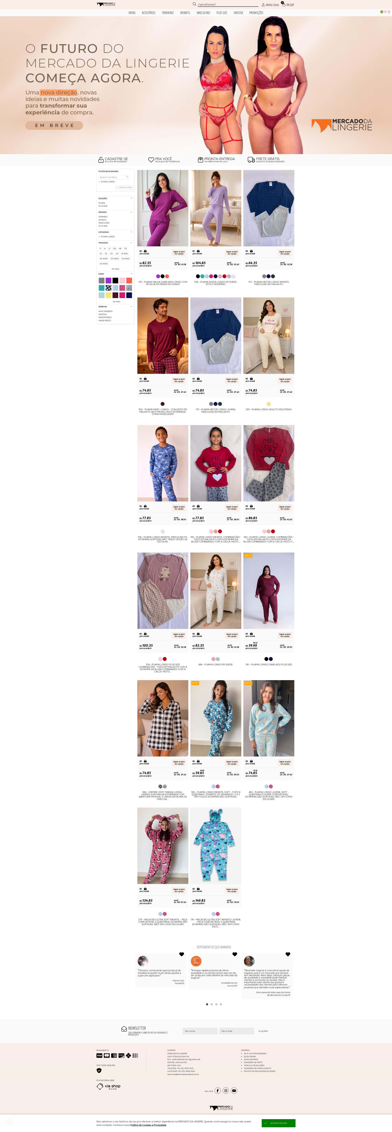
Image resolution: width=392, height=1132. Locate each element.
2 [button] (211, 1004)
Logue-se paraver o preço (179, 253)
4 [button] (220, 1004)
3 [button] (216, 1004)
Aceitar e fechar (278, 1123)
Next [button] (293, 976)
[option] (196, 85)
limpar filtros (125, 188)
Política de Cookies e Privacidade (148, 1125)
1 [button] (207, 1004)
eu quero (263, 1031)
